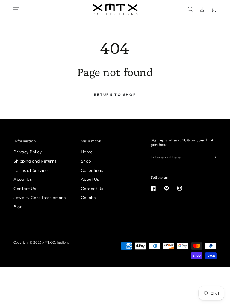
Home (87, 151)
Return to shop (115, 94)
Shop (86, 161)
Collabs (88, 197)
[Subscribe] (215, 157)
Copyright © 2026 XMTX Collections (41, 242)
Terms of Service (30, 170)
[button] (190, 9)
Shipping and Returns (35, 161)
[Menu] (16, 9)
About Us (22, 179)
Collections (92, 170)
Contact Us (24, 188)
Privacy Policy (27, 151)
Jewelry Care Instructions (39, 197)
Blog (17, 206)
